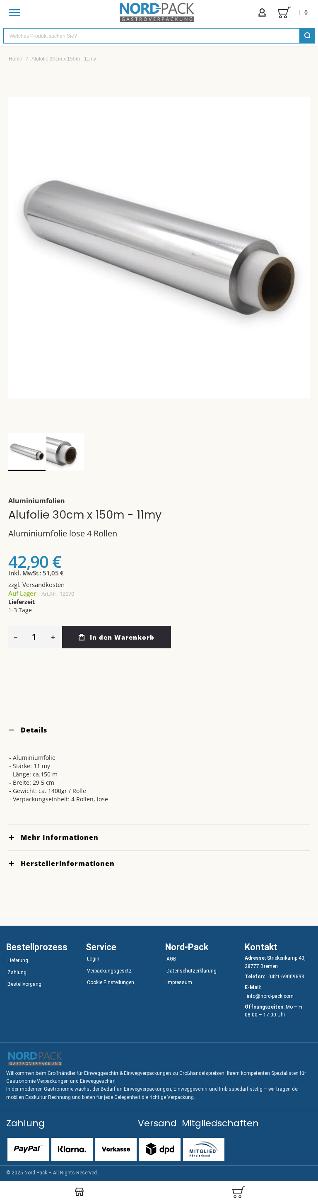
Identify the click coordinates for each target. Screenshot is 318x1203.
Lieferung (17, 960)
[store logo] (157, 12)
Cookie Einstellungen (110, 982)
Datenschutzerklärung (191, 971)
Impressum (179, 982)
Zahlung (16, 972)
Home (15, 59)
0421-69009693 (286, 977)
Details (34, 730)
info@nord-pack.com (270, 996)
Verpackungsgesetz (109, 971)
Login (93, 959)
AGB (171, 959)
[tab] (159, 730)
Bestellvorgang (24, 984)
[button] (65, 451)
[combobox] (159, 36)
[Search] (307, 36)
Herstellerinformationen (68, 863)
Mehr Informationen (60, 837)
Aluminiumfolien (36, 500)
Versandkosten (43, 584)
